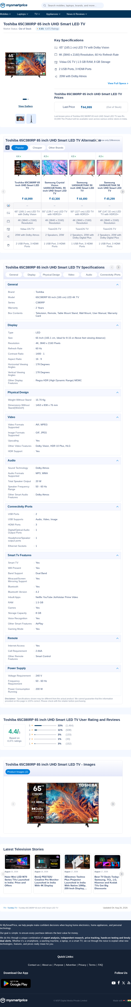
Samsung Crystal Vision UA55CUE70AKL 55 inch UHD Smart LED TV (55, 188)
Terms (92, 964)
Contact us (34, 964)
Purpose (58, 964)
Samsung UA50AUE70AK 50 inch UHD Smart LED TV (82, 186)
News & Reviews (76, 14)
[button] (44, 5)
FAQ (100, 964)
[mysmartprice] (14, 6)
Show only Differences (109, 140)
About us (47, 964)
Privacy (82, 964)
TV (36, 14)
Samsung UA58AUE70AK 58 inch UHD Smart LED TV (109, 186)
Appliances (52, 14)
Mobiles (4, 14)
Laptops (21, 14)
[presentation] (112, 267)
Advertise (71, 964)
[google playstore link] (16, 987)
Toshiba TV (12, 908)
